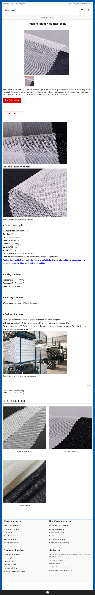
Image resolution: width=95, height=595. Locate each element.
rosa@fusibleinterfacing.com (82, 4)
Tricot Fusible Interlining (16, 393)
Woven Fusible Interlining (11, 542)
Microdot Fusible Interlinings (58, 539)
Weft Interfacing (25, 505)
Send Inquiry (14, 100)
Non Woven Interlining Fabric (58, 536)
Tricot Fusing (8, 532)
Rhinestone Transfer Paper (12, 554)
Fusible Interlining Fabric (56, 532)
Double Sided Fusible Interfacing (59, 526)
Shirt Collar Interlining (10, 539)
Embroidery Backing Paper (12, 558)
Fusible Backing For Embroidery (59, 542)
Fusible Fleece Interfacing (11, 526)
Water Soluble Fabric (10, 565)
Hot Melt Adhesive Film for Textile (14, 571)
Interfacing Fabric (9, 561)
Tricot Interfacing (47, 17)
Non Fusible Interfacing (56, 529)
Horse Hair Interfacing (10, 536)
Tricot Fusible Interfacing (16, 391)
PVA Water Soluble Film (11, 568)
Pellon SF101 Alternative (11, 529)
